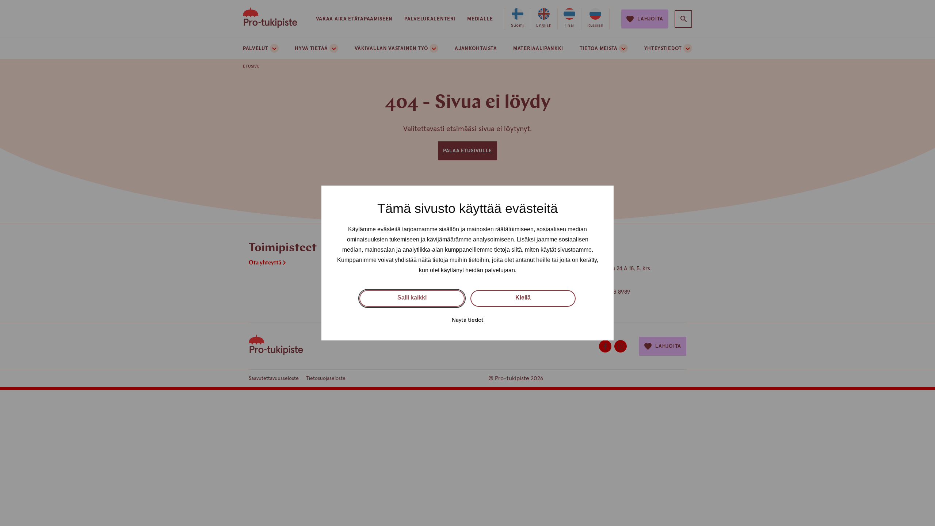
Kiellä (523, 297)
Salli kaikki (412, 297)
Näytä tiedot (468, 320)
